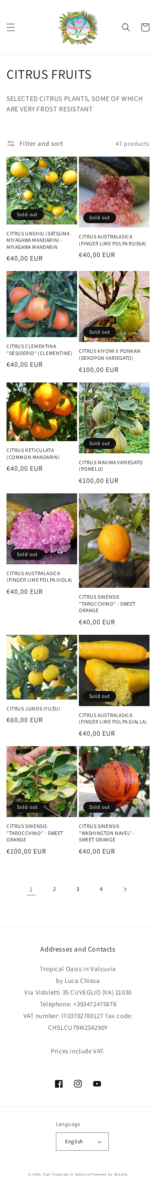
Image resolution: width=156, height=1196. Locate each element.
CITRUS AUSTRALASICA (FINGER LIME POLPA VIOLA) (39, 576)
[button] (10, 27)
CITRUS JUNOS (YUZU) (33, 708)
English (74, 1141)
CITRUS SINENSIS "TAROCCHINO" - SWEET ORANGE (107, 603)
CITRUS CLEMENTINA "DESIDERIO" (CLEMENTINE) (39, 349)
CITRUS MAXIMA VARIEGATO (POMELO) (111, 465)
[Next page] (124, 889)
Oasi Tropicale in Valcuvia (66, 1174)
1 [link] (31, 889)
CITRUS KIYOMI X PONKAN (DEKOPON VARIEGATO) (109, 354)
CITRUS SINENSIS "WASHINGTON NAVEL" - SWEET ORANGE (107, 833)
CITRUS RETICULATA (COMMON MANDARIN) (33, 453)
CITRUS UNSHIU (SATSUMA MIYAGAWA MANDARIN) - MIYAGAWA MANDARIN (37, 240)
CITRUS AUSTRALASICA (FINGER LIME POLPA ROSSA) (112, 240)
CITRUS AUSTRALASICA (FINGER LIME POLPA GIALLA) (113, 718)
